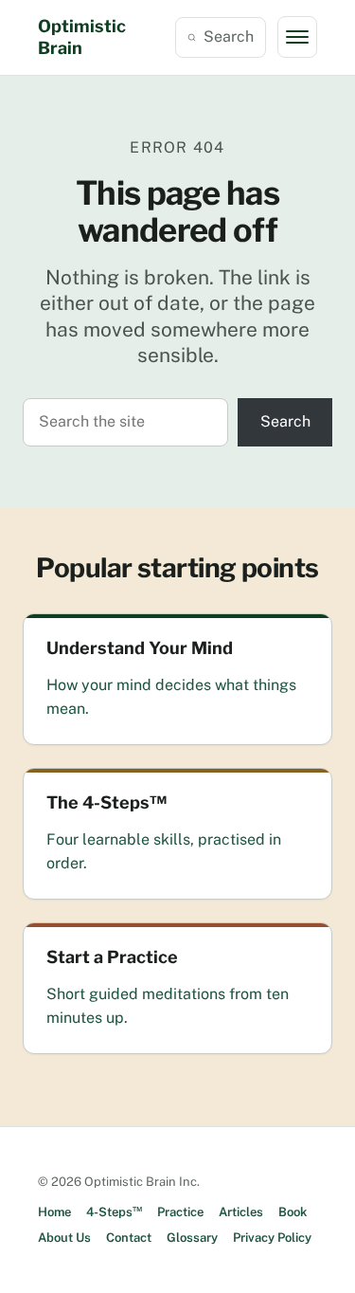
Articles (241, 1212)
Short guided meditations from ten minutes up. (167, 1006)
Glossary (192, 1237)
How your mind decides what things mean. (171, 697)
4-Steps (114, 1212)
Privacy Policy (272, 1237)
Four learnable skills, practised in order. (163, 851)
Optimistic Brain (82, 37)
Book (292, 1212)
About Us (64, 1237)
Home (54, 1212)
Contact (128, 1237)
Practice (180, 1212)
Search (229, 36)
